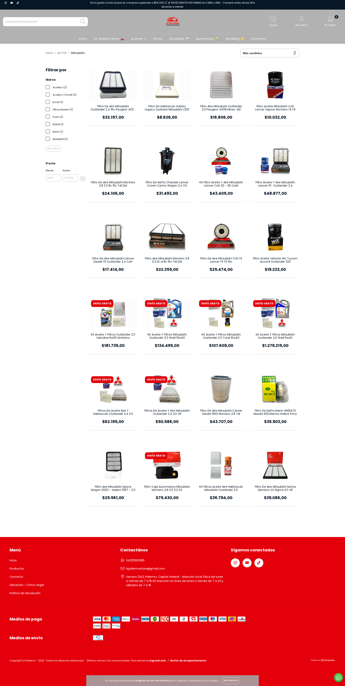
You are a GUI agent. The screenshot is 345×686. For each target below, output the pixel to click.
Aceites (137, 39)
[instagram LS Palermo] (6, 3)
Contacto (258, 39)
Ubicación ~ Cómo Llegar (27, 585)
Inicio (83, 39)
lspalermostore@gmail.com (145, 569)
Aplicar (83, 179)
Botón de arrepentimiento (188, 660)
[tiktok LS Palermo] (17, 3)
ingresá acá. (157, 660)
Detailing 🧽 (235, 39)
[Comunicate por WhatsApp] (338, 677)
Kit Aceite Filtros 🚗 (109, 39)
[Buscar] (82, 21)
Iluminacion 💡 (207, 39)
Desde (49, 170)
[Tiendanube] (322, 660)
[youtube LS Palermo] (12, 3)
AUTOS (62, 53)
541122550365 (135, 560)
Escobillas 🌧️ (179, 39)
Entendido (231, 680)
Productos (17, 569)
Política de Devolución (25, 593)
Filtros (158, 39)
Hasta (66, 170)
